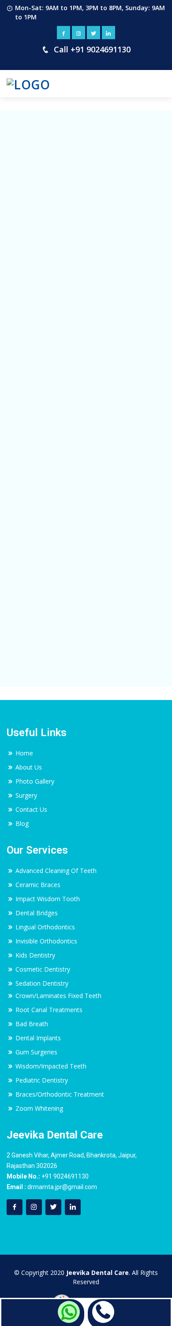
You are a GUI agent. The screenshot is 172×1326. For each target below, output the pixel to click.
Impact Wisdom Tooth (47, 899)
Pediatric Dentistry (41, 1080)
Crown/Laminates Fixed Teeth (58, 995)
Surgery (26, 795)
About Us (28, 767)
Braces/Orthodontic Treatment (59, 1094)
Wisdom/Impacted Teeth (50, 1066)
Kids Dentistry (35, 955)
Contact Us (31, 809)
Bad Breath (31, 1024)
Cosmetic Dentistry (42, 969)
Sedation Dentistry (41, 983)
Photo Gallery (34, 781)
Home (24, 753)
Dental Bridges (36, 913)
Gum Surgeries (36, 1052)
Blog (22, 823)
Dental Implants (38, 1038)
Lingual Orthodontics (45, 927)
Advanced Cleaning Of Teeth (56, 870)
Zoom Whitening (39, 1108)
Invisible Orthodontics (46, 941)
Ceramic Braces (37, 884)
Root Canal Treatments (48, 1010)
